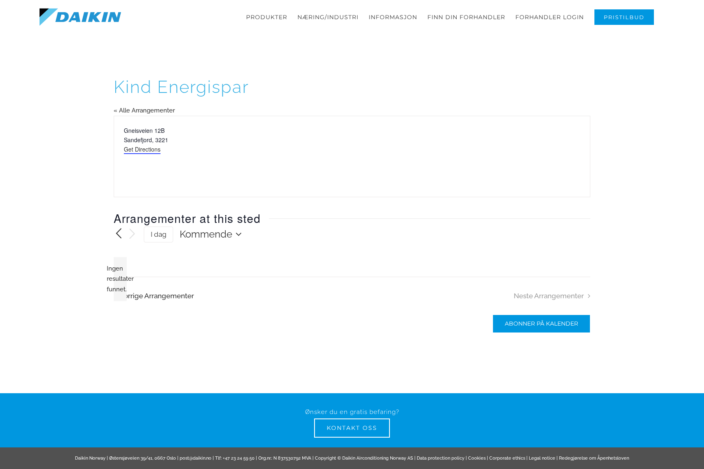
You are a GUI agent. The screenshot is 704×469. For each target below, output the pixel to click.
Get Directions (142, 149)
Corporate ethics (507, 458)
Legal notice (542, 458)
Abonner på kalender (541, 323)
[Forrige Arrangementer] (118, 234)
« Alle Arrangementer (144, 110)
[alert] (120, 279)
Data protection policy (440, 458)
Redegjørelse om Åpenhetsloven (594, 458)
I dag (159, 234)
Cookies (477, 458)
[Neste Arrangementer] (132, 234)
